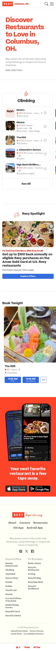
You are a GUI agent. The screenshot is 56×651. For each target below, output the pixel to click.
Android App (35, 528)
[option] (29, 250)
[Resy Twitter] (26, 551)
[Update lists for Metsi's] (45, 113)
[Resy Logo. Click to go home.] (8, 4)
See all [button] (26, 184)
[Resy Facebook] (32, 551)
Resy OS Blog (34, 578)
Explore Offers (28, 276)
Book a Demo (34, 563)
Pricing (31, 574)
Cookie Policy (16, 634)
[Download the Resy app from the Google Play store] (40, 488)
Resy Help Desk (35, 582)
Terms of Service (37, 631)
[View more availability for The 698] (43, 380)
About (12, 523)
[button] (46, 4)
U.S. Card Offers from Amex (13, 599)
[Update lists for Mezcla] (45, 126)
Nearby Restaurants (11, 564)
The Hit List (11, 590)
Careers (24, 523)
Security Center (13, 615)
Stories (9, 594)
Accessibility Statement (33, 634)
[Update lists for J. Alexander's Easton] (45, 154)
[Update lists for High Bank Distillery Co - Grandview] (45, 169)
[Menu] (51, 4)
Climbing (9, 570)
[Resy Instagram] (20, 551)
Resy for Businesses (33, 568)
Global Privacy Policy (19, 631)
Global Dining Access (12, 606)
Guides (8, 586)
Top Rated (10, 574)
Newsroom (40, 523)
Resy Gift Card (12, 611)
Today (27, 647)
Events (8, 582)
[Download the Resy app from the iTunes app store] (16, 488)
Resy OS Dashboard (33, 587)
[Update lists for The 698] (45, 140)
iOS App (18, 528)
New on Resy (11, 578)
